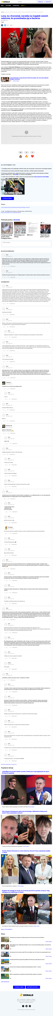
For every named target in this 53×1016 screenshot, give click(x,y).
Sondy (23, 1000)
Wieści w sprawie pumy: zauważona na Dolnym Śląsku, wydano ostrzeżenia (26, 974)
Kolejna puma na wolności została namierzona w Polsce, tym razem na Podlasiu (27, 937)
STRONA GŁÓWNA (19, 987)
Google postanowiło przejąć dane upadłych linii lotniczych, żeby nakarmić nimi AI (27, 959)
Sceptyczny (8, 382)
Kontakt (27, 1000)
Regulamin (21, 1002)
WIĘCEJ (22, 5)
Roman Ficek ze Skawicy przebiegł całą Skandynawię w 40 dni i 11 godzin (25, 966)
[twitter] (5, 25)
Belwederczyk (9, 425)
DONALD (2, 12)
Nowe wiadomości (5, 981)
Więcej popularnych (6, 929)
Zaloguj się (40, 1)
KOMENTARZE (16, 5)
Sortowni (17, 220)
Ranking (33, 999)
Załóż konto (48, 1)
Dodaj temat (32, 1000)
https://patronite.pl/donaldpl (41, 176)
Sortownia (15, 174)
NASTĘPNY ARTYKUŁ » (32, 987)
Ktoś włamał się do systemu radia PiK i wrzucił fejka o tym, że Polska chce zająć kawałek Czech (30, 952)
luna (2, 22)
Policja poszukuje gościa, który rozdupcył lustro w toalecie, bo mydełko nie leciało (7, 239)
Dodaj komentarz (6, 242)
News (18, 999)
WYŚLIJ (11, 25)
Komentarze (22, 999)
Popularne (28, 999)
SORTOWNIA (8, 5)
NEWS (2, 5)
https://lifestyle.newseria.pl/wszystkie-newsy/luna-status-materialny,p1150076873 (15, 207)
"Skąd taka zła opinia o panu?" (45, 235)
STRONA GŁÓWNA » (7, 198)
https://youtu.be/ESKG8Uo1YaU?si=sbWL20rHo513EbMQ (11, 212)
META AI (30, 235)
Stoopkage (10, 527)
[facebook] (2, 25)
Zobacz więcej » (16, 80)
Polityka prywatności (29, 1002)
